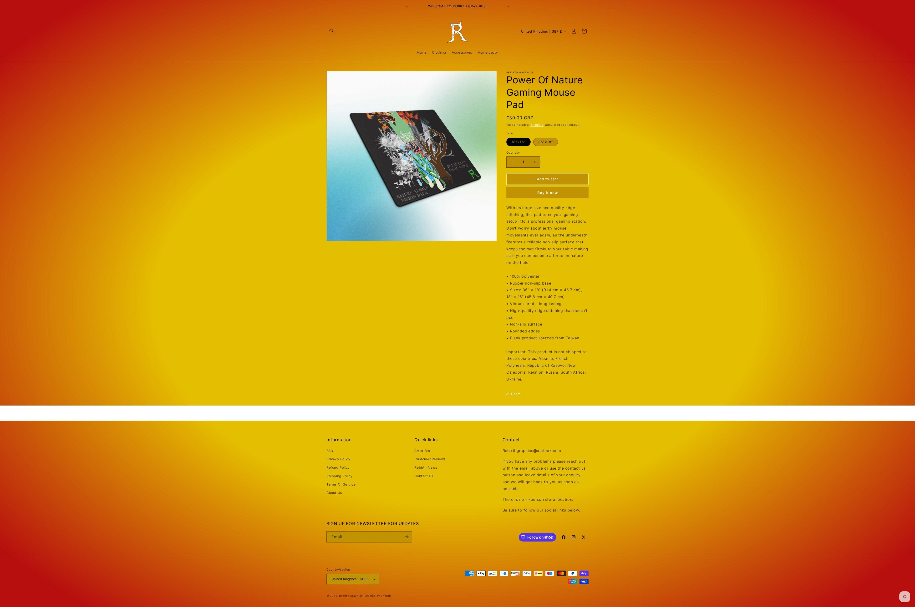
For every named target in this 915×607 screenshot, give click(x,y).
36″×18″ (545, 142)
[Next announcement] (508, 6)
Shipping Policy (339, 476)
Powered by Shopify (378, 596)
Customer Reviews (430, 459)
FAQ (329, 451)
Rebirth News (425, 468)
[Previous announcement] (407, 6)
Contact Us (423, 476)
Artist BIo (422, 451)
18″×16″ (518, 142)
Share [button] (516, 394)
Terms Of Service (341, 484)
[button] (331, 31)
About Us (334, 493)
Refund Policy (338, 468)
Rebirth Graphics (351, 596)
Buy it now (547, 193)
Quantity (513, 152)
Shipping (537, 124)
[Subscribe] (407, 536)
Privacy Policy (338, 459)
